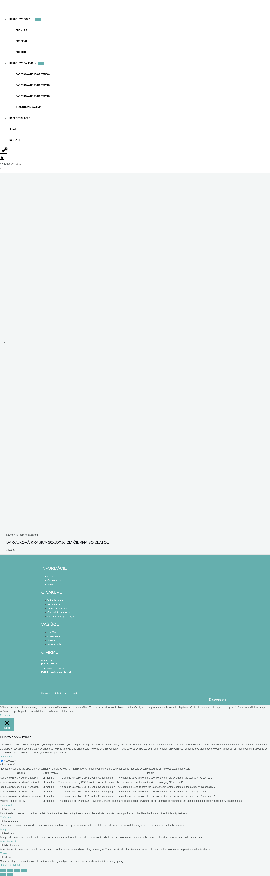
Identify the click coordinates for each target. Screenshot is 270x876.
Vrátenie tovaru (55, 600)
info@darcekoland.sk (61, 672)
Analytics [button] (5, 829)
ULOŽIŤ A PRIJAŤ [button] (10, 865)
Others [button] (3, 853)
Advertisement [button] (8, 841)
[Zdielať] (17, 870)
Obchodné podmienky (59, 612)
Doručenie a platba (57, 608)
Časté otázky (54, 580)
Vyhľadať (5, 163)
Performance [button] (7, 817)
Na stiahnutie (54, 644)
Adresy (51, 640)
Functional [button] (6, 805)
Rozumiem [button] (6, 715)
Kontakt (14, 140)
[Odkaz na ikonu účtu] (2, 158)
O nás (12, 129)
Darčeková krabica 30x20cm (33, 85)
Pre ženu (21, 41)
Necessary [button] (6, 756)
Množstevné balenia (28, 107)
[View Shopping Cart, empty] (3, 151)
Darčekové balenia (21, 63)
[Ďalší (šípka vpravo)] (10, 874)
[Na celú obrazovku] (10, 870)
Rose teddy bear (19, 118)
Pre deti (21, 52)
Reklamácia (54, 604)
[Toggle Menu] (41, 63)
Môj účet (52, 632)
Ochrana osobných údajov (61, 616)
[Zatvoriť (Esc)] (24, 870)
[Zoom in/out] (3, 870)
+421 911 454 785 (56, 668)
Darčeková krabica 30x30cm (33, 74)
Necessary (10, 760)
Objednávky (54, 636)
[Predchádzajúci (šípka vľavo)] (3, 874)
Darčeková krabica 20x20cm (33, 96)
